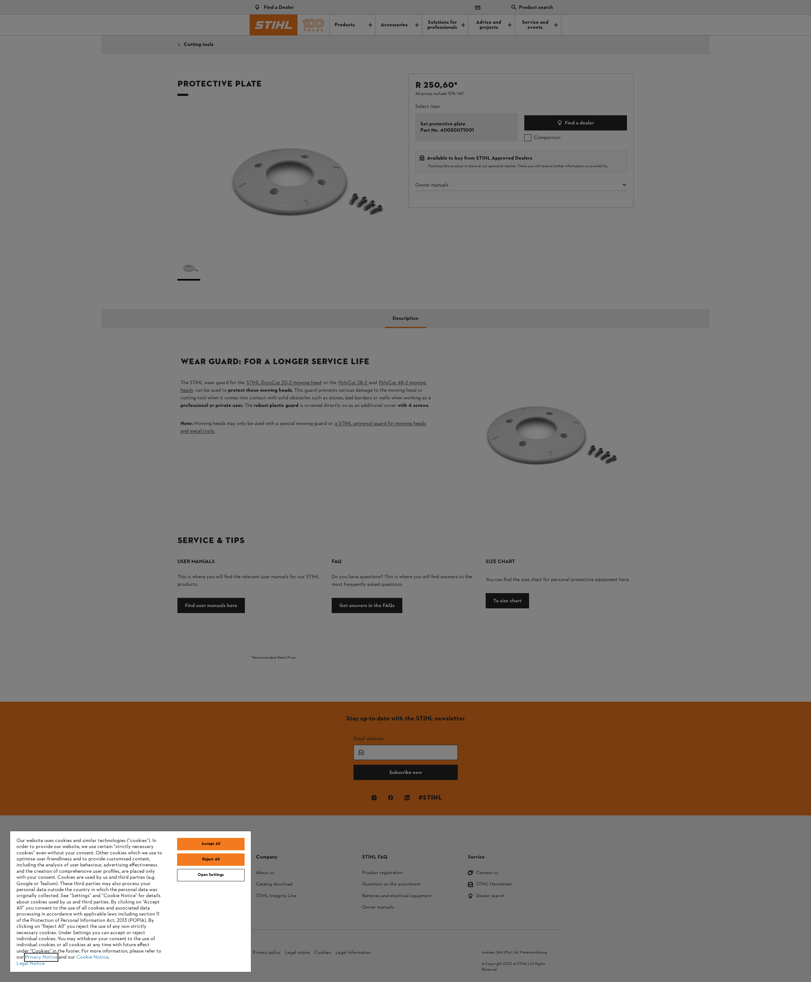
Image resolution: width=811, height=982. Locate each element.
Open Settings (211, 875)
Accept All (210, 844)
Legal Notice (30, 963)
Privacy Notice (41, 957)
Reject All (211, 859)
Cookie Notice (92, 957)
